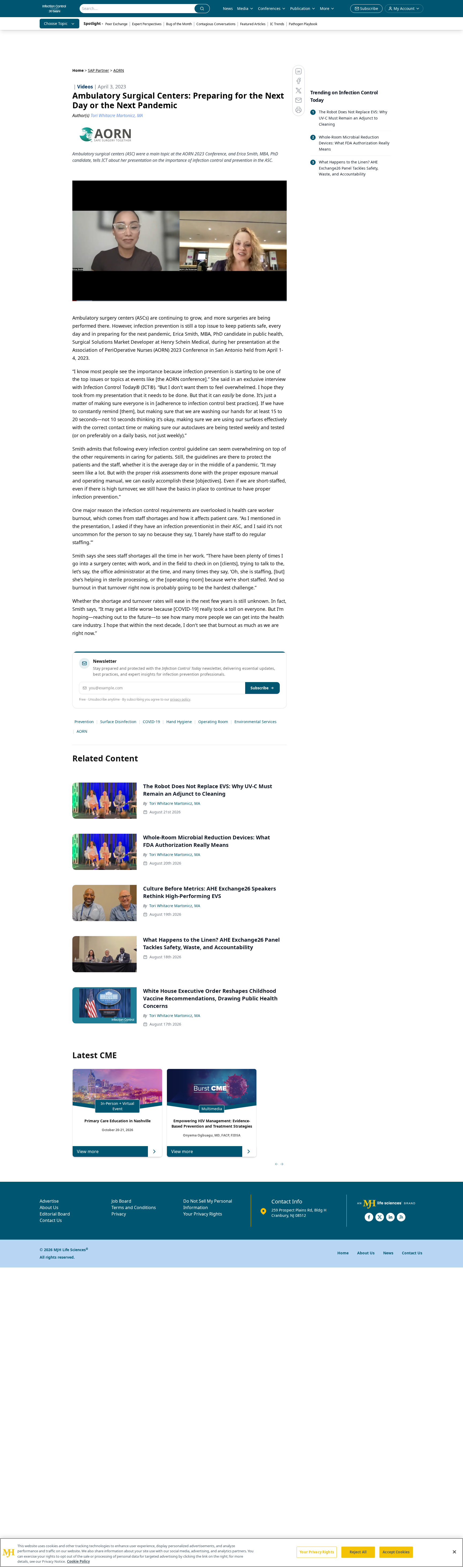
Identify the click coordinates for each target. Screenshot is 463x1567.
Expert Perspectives (147, 24)
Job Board (121, 1201)
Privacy (118, 1214)
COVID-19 (151, 721)
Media (242, 8)
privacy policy (180, 699)
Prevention (84, 721)
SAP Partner (98, 70)
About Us (49, 1207)
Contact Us (51, 1220)
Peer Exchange (116, 24)
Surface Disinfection (118, 721)
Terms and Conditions (133, 1207)
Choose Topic (56, 23)
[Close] (454, 1552)
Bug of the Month (179, 24)
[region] (231, 1552)
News (228, 8)
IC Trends (277, 24)
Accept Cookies (396, 1552)
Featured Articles (253, 24)
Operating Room (213, 721)
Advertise (49, 1201)
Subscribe (259, 687)
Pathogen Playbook (303, 24)
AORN (82, 731)
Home (78, 70)
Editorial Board (55, 1214)
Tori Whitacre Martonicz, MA (174, 803)
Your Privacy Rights (202, 1214)
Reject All (358, 1552)
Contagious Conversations (216, 24)
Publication (300, 8)
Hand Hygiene (179, 721)
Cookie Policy (78, 1561)
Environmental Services (255, 721)
